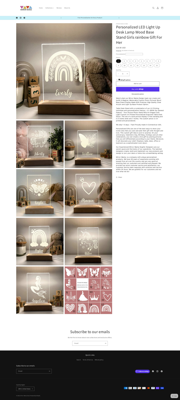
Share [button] (120, 177)
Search (79, 360)
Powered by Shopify (35, 395)
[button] (153, 8)
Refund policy (99, 360)
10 (124, 65)
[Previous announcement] (61, 18)
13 (144, 65)
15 (157, 65)
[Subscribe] (105, 343)
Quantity (118, 70)
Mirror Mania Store (25, 395)
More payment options (138, 94)
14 (150, 65)
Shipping (118, 50)
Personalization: (120, 54)
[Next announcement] (119, 18)
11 (131, 65)
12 (137, 65)
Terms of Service (88, 360)
